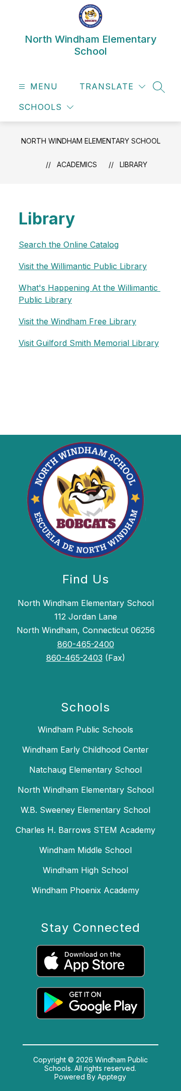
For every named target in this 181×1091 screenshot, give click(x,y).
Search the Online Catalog (69, 244)
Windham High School (85, 870)
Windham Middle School (85, 850)
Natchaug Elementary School (85, 770)
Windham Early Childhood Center (85, 750)
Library (133, 164)
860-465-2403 (74, 658)
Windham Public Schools (85, 729)
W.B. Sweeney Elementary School (85, 810)
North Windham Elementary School (90, 141)
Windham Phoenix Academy (85, 890)
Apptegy (112, 1076)
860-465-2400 (85, 644)
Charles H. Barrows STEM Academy (85, 830)
